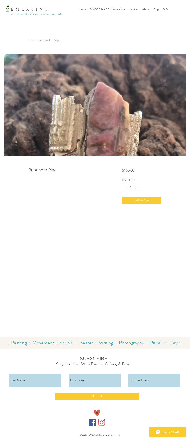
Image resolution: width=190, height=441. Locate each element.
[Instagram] (101, 422)
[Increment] (136, 187)
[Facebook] (92, 422)
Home (32, 40)
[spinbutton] (130, 187)
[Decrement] (125, 187)
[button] (146, 9)
